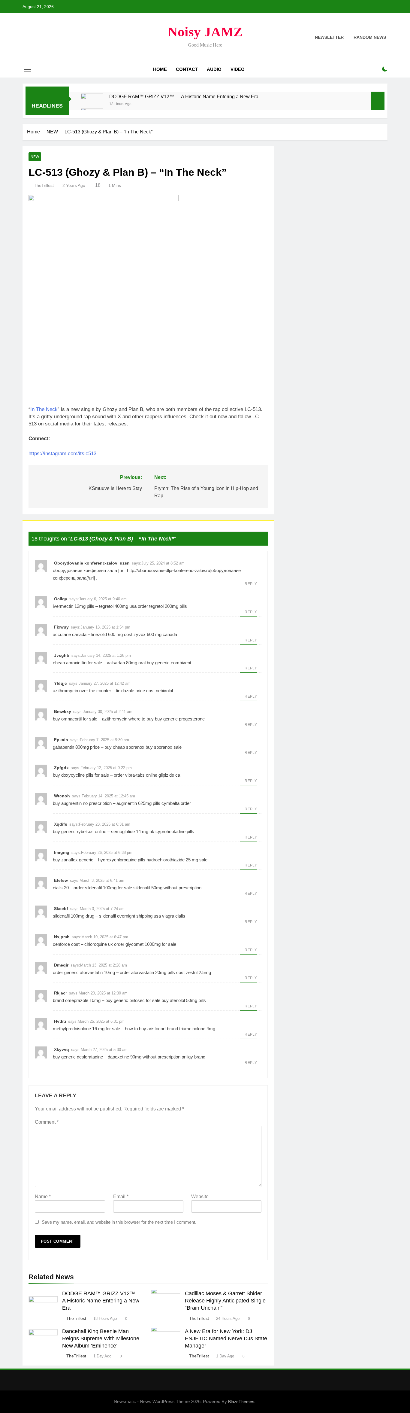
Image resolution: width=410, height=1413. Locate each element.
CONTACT (187, 69)
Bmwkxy (62, 711)
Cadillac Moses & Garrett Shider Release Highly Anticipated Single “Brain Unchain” (225, 1300)
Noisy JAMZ (205, 31)
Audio (214, 69)
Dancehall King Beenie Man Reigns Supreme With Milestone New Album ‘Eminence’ (100, 1338)
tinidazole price (130, 690)
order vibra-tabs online (135, 775)
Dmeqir (61, 965)
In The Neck (44, 409)
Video (238, 69)
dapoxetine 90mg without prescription (144, 1056)
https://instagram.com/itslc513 (62, 453)
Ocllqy (60, 598)
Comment (47, 1122)
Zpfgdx (61, 767)
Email (120, 1196)
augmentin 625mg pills (138, 803)
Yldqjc (60, 683)
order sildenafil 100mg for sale (103, 887)
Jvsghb (61, 655)
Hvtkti (60, 1021)
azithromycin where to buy (128, 718)
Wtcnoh (62, 795)
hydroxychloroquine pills (121, 859)
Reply (251, 584)
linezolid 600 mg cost (111, 634)
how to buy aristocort (145, 1028)
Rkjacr (60, 993)
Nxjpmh (62, 936)
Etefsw (61, 880)
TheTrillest (44, 185)
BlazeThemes (241, 1401)
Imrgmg (61, 852)
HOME (160, 69)
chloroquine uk (98, 944)
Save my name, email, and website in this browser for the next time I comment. (119, 1222)
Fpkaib (61, 739)
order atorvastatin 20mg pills (147, 972)
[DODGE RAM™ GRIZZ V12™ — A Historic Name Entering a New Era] (92, 104)
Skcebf (61, 908)
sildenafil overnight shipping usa (130, 915)
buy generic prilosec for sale (132, 1000)
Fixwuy (61, 627)
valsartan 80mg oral (126, 662)
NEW (35, 157)
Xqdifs (60, 824)
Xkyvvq (61, 1049)
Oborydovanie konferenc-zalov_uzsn (92, 563)
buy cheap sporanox (124, 747)
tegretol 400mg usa (118, 606)
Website (200, 1196)
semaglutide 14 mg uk (132, 831)
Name (43, 1196)
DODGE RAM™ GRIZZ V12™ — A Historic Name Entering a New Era (183, 96)
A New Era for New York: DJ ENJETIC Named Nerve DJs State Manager (226, 1338)
